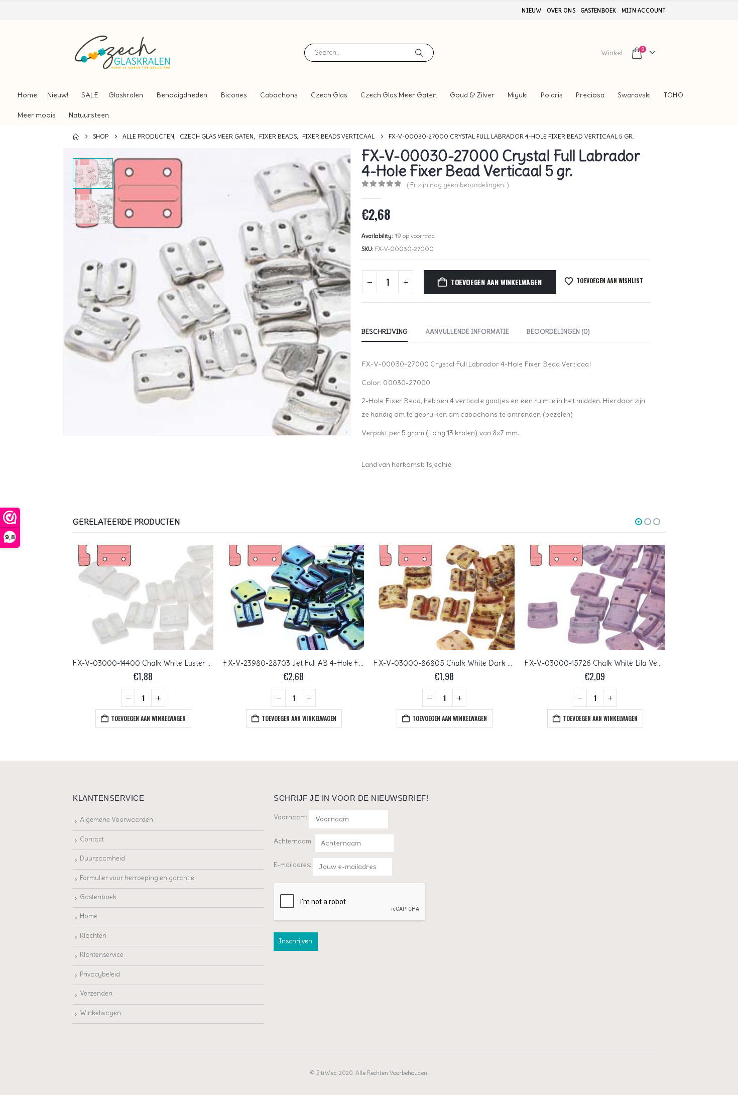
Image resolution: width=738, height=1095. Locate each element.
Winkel (612, 52)
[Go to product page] (143, 597)
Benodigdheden (181, 94)
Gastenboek (598, 10)
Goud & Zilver (472, 94)
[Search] (419, 52)
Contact (92, 839)
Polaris (552, 94)
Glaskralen (125, 94)
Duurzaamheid (102, 858)
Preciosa (590, 94)
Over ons (561, 10)
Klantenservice (102, 954)
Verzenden (96, 993)
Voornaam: (290, 817)
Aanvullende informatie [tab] (467, 331)
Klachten (93, 935)
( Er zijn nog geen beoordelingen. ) (458, 185)
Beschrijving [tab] (384, 331)
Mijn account (643, 10)
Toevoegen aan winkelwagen (496, 282)
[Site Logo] (123, 52)
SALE (89, 94)
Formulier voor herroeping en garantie (137, 878)
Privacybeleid (100, 974)
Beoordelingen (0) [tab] (558, 331)
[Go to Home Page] (76, 136)
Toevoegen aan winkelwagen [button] (148, 718)
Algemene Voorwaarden (116, 819)
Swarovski (634, 94)
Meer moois (37, 114)
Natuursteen (89, 114)
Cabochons (279, 94)
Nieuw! (57, 94)
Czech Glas (329, 94)
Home (27, 94)
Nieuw (531, 10)
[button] (65, 292)
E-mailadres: (293, 865)
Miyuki (518, 94)
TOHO (673, 94)
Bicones (233, 94)
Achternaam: (293, 841)
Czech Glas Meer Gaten (398, 94)
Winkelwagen (100, 1013)
